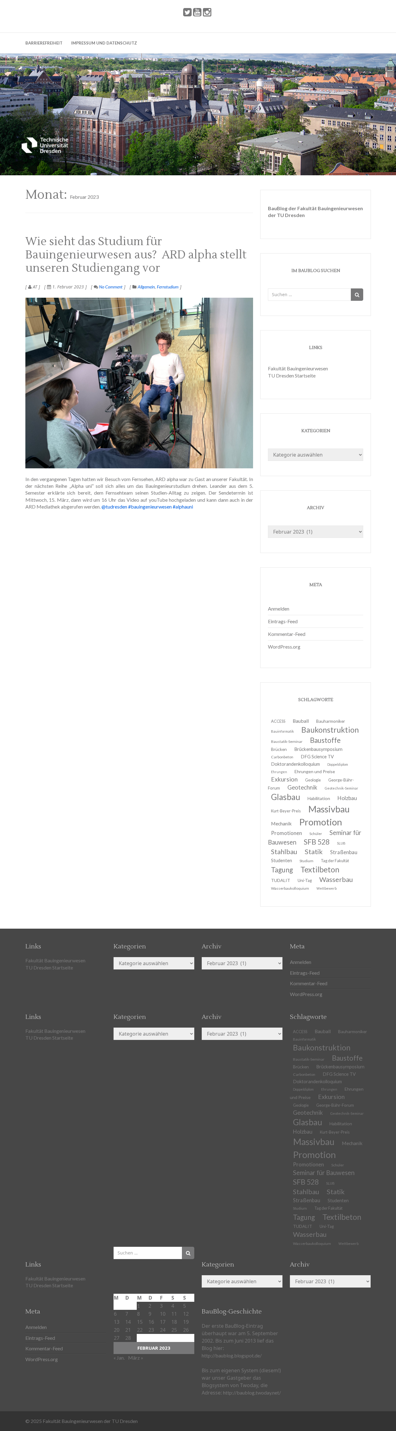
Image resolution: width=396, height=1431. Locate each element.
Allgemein (146, 286)
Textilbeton (341, 1216)
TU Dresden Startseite (292, 375)
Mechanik (352, 1143)
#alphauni (183, 506)
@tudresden (114, 506)
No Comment (110, 286)
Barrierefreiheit (43, 42)
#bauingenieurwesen (150, 506)
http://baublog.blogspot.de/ (232, 1355)
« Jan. (119, 1358)
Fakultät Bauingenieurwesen (298, 368)
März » (135, 1358)
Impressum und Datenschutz (104, 42)
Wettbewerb (326, 888)
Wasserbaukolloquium (290, 888)
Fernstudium (168, 286)
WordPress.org (284, 646)
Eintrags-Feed (283, 621)
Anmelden (278, 608)
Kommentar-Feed (286, 634)
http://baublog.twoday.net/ (252, 1392)
